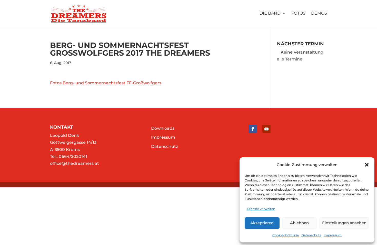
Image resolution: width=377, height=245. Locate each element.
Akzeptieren (262, 222)
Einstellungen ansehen (344, 222)
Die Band (270, 14)
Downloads (162, 128)
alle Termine (289, 59)
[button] (366, 164)
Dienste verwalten (261, 209)
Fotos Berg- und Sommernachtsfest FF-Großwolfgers (105, 82)
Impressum (333, 235)
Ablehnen (299, 222)
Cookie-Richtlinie (285, 235)
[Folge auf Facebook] (253, 129)
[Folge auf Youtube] (266, 129)
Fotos (298, 14)
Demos (319, 14)
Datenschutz (311, 235)
